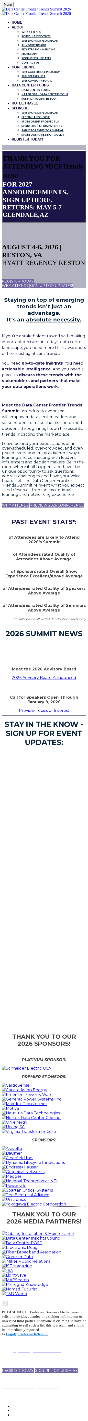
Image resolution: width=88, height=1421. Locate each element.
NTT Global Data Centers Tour (45, 94)
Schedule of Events (36, 36)
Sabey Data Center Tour (39, 98)
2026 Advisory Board (37, 80)
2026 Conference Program (41, 71)
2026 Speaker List (33, 76)
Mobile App (30, 53)
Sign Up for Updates (36, 58)
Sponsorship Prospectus (40, 121)
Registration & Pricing (38, 49)
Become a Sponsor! (36, 117)
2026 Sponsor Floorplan (40, 40)
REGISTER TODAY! (27, 139)
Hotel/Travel (25, 103)
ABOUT (18, 27)
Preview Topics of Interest (44, 710)
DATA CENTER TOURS (30, 85)
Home (17, 22)
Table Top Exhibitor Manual (43, 130)
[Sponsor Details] (26, 1068)
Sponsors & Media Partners (42, 125)
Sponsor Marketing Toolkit (43, 134)
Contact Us (30, 62)
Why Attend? (31, 31)
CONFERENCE (23, 67)
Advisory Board (34, 45)
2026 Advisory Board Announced (44, 677)
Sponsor (20, 107)
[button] (18, 281)
